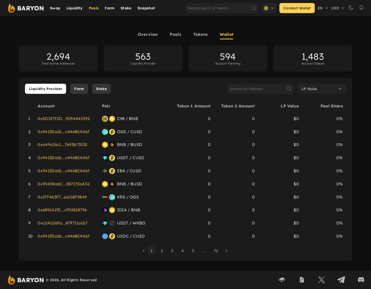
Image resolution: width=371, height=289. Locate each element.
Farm (109, 8)
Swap (55, 8)
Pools (94, 8)
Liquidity (74, 8)
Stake (126, 8)
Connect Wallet (297, 8)
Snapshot (146, 8)
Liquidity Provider (45, 88)
